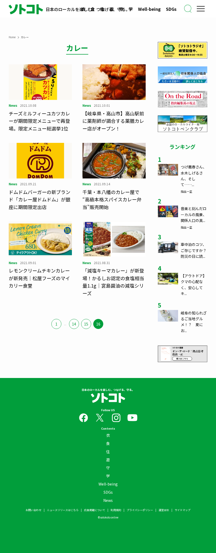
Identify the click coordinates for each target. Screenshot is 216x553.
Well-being (149, 9)
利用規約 (116, 510)
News (108, 500)
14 (74, 324)
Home (12, 37)
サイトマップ (182, 510)
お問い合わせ (33, 510)
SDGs (171, 9)
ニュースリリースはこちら (62, 510)
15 (86, 324)
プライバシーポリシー (140, 510)
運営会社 (164, 510)
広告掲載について (94, 510)
